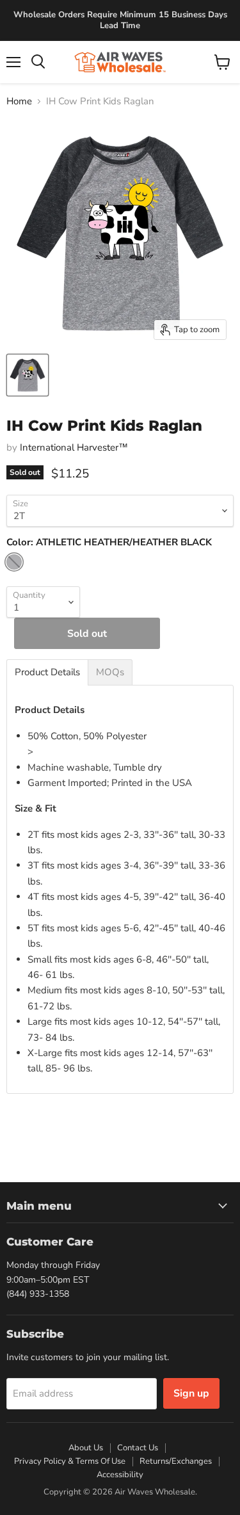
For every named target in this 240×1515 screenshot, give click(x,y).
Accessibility (120, 1474)
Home (19, 101)
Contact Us (137, 1448)
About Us (85, 1448)
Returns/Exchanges (176, 1461)
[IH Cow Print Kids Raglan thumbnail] (27, 375)
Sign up (191, 1393)
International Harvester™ (74, 447)
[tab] (47, 672)
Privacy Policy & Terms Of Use (69, 1461)
